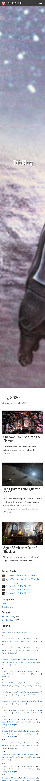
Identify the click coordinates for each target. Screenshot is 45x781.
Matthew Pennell (9, 620)
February (17, 632)
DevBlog (5, 603)
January (26, 632)
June (16, 650)
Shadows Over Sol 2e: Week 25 (18, 586)
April (3, 632)
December (5, 639)
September (32, 639)
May (16, 641)
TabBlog (5, 606)
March (10, 632)
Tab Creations (14, 3)
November (14, 639)
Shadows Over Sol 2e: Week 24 (18, 589)
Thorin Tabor (8, 616)
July (10, 641)
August (4, 641)
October (23, 639)
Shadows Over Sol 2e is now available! (21, 575)
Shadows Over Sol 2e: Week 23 (18, 593)
